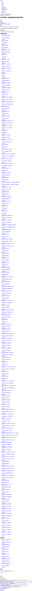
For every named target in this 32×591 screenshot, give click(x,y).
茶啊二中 (3, 39)
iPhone (3, 8)
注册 (6, 12)
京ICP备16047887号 (19, 580)
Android (5, 8)
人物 (2, 3)
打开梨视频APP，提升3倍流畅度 (4, 15)
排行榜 (3, 5)
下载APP (3, 6)
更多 (6, 33)
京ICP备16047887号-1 (10, 580)
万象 (2, 4)
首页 (2, 2)
